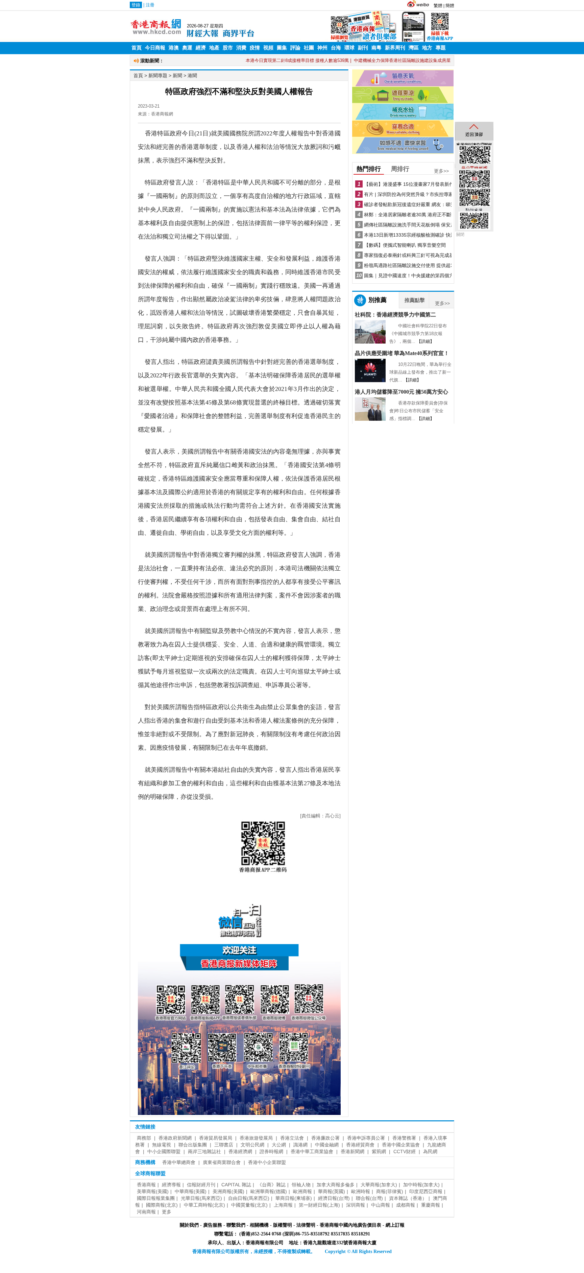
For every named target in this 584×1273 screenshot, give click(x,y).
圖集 (282, 47)
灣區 (414, 47)
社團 (309, 47)
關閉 (460, 234)
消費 (241, 47)
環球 (349, 47)
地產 (214, 47)
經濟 (201, 47)
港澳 (174, 47)
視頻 (268, 47)
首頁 (136, 47)
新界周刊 (395, 47)
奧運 (187, 47)
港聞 (192, 75)
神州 (322, 47)
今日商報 (155, 47)
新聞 (177, 75)
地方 (427, 47)
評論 (295, 47)
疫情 (255, 47)
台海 (336, 47)
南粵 (376, 47)
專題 (441, 47)
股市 (228, 47)
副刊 (363, 47)
